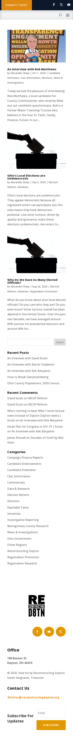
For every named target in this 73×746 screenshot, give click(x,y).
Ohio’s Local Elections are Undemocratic (26, 177)
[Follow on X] (61, 4)
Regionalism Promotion (43, 291)
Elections (47, 77)
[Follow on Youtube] (69, 4)
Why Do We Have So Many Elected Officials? (32, 281)
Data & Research (18, 489)
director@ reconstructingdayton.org (33, 697)
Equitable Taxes (18, 507)
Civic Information (30, 77)
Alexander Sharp (20, 73)
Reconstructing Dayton (23, 551)
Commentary (16, 482)
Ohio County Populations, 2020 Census (33, 383)
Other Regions (17, 545)
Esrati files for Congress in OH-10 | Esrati (35, 426)
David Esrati (15, 398)
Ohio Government (19, 539)
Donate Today (16, 5)
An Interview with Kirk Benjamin (28, 371)
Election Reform (18, 495)
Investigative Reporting (23, 520)
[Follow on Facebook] (54, 4)
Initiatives (23, 187)
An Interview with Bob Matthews (31, 69)
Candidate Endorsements (24, 464)
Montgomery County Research (28, 526)
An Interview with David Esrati (27, 358)
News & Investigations (22, 532)
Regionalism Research (22, 563)
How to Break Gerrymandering (28, 377)
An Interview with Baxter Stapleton (30, 364)
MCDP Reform (37, 398)
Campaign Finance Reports (25, 457)
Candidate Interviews (21, 470)
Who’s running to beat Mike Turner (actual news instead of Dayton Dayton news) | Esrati (35, 415)
